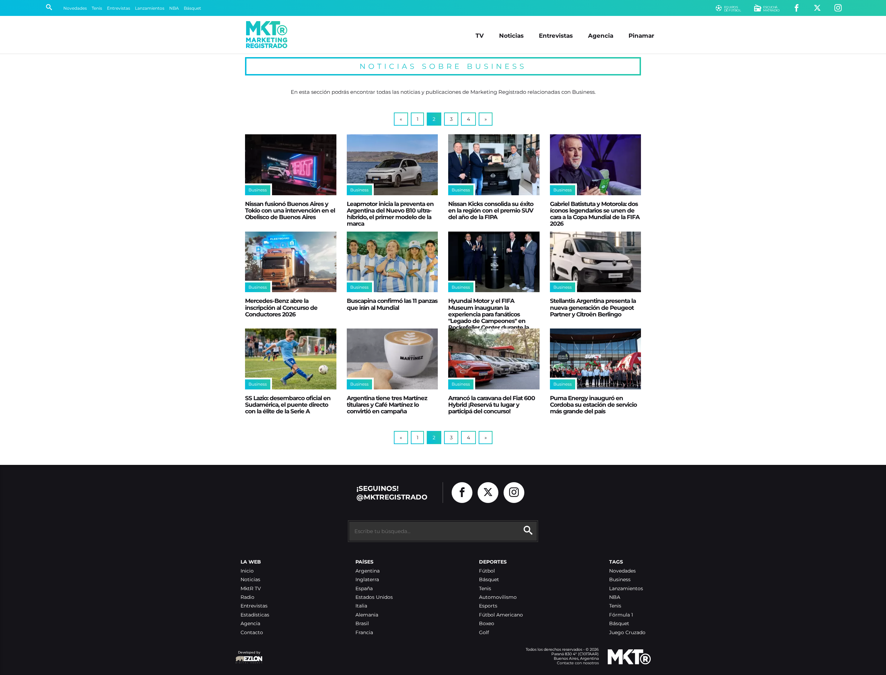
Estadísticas (255, 615)
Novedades (75, 8)
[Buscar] (49, 8)
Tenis (97, 8)
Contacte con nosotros (578, 662)
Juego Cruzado (627, 632)
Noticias (511, 35)
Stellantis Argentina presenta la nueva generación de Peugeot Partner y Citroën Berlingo (593, 307)
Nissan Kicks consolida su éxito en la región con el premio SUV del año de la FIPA (490, 210)
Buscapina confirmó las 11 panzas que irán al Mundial (392, 304)
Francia (364, 632)
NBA (174, 8)
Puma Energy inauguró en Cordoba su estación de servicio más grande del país (593, 404)
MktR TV (251, 588)
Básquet (192, 8)
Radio (247, 597)
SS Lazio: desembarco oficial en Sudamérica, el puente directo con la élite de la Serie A (288, 404)
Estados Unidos (374, 597)
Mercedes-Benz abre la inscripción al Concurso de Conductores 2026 (281, 307)
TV (480, 35)
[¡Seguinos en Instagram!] (838, 8)
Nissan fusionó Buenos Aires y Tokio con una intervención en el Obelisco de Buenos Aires (290, 210)
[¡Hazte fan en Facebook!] (796, 8)
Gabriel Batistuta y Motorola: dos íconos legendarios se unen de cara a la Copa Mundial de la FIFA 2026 (595, 213)
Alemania (366, 615)
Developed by (247, 655)
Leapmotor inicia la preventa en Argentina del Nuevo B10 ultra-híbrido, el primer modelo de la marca (390, 213)
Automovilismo (498, 597)
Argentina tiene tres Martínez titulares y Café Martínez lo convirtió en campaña (387, 404)
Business (257, 189)
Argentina (367, 571)
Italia (361, 606)
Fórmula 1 (621, 615)
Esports (488, 606)
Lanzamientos (149, 8)
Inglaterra (367, 579)
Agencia (600, 35)
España (364, 588)
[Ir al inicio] (266, 34)
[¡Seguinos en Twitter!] (817, 8)
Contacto (252, 632)
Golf (484, 632)
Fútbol (487, 571)
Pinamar (641, 35)
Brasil (362, 623)
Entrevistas (118, 8)
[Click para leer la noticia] (290, 164)
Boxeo (486, 623)
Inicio (247, 571)
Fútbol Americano (501, 615)
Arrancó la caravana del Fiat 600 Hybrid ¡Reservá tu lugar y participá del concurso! (491, 404)
